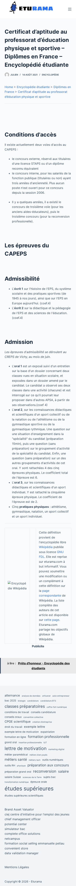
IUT (45, 742)
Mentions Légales (17, 867)
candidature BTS (48, 701)
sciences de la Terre (32, 777)
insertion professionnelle (30, 742)
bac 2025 (10, 700)
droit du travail (13, 726)
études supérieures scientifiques (24, 795)
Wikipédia (46, 547)
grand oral (11, 742)
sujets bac (49, 777)
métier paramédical (16, 754)
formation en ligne (15, 736)
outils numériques (52, 759)
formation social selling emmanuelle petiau (34, 843)
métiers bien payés (38, 755)
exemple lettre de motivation (22, 731)
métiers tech (34, 760)
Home (9, 87)
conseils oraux (13, 716)
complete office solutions (22, 833)
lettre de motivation (25, 748)
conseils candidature (43, 712)
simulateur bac (15, 829)
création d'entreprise (42, 722)
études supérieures (29, 788)
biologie (21, 701)
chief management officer (23, 819)
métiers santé (16, 759)
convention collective (33, 717)
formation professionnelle (48, 737)
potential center (16, 824)
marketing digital (56, 749)
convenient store (16, 848)
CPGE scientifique (18, 721)
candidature (33, 701)
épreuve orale (38, 781)
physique (21, 766)
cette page (51, 620)
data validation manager (22, 853)
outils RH (10, 765)
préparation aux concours (48, 765)
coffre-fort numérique (57, 707)
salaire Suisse (13, 777)
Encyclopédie (50, 74)
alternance (12, 695)
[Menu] (69, 9)
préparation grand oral (18, 771)
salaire (63, 771)
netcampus (12, 838)
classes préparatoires (25, 706)
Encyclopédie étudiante (33, 87)
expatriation (48, 731)
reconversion (44, 771)
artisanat (46, 696)
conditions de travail (17, 712)
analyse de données (31, 696)
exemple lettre (34, 727)
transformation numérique (17, 782)
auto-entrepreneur (60, 696)
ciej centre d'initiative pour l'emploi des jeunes (37, 814)
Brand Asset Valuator (19, 809)
